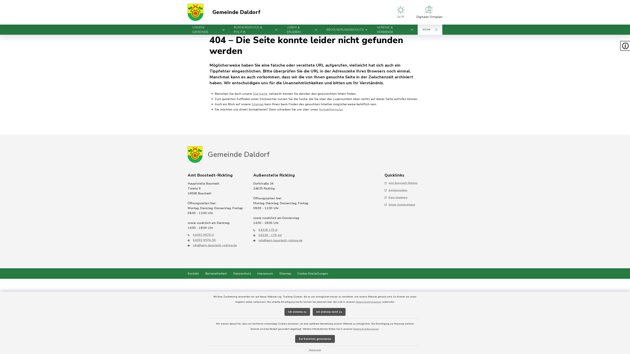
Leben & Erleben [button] (294, 29)
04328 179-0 (268, 230)
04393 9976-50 (204, 240)
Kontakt (193, 273)
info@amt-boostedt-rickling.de (215, 245)
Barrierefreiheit (216, 273)
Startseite (260, 94)
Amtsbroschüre (397, 190)
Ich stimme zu (297, 312)
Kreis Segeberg (397, 197)
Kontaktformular (331, 109)
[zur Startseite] (195, 12)
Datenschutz (242, 273)
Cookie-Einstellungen (312, 273)
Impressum (315, 350)
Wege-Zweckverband (401, 204)
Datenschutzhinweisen (368, 302)
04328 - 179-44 (270, 235)
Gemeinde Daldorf (236, 12)
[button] (625, 46)
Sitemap (258, 104)
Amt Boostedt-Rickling (402, 183)
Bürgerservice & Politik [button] (248, 29)
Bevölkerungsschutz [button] (345, 30)
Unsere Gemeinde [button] (200, 29)
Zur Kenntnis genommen (315, 339)
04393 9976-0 (203, 235)
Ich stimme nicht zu (329, 312)
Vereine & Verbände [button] (385, 29)
